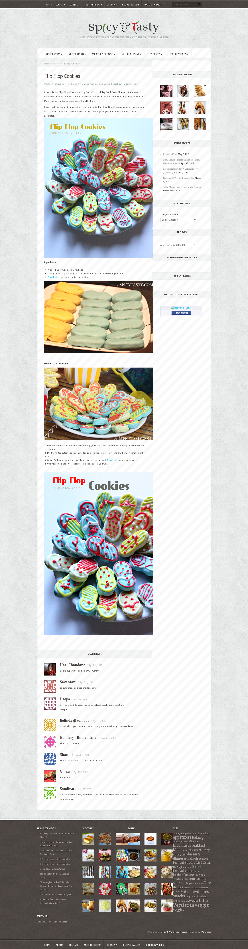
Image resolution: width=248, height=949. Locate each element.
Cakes (185, 850)
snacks (179, 896)
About (60, 4)
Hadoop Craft (60, 921)
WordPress (206, 931)
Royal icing (112, 460)
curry (177, 854)
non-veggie (197, 878)
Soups (189, 896)
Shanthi (66, 754)
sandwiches (196, 888)
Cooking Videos (153, 4)
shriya (58, 83)
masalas (177, 879)
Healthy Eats (178, 54)
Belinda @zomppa (75, 720)
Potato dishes (198, 883)
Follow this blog (181, 313)
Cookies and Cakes (100, 83)
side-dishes (198, 891)
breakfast (181, 845)
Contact (74, 4)
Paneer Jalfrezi (170, 154)
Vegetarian (77, 54)
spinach (183, 901)
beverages (178, 841)
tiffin (203, 900)
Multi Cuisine (131, 54)
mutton (185, 879)
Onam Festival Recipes (182, 883)
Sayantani (68, 682)
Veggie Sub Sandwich (60, 859)
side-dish (180, 892)
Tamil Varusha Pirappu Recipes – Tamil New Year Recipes (56, 886)
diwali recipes (199, 859)
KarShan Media (44, 921)
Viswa (65, 771)
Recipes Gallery (130, 4)
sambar (187, 887)
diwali (187, 858)
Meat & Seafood (103, 54)
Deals (184, 854)
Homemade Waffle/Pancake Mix (178, 177)
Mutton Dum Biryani (55, 868)
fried (199, 863)
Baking (56, 63)
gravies (185, 866)
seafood (204, 888)
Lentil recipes (196, 875)
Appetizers (53, 54)
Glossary (112, 4)
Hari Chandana (72, 664)
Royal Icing (53, 277)
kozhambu (180, 875)
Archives (164, 244)
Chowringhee (46, 882)
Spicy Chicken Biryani (60, 894)
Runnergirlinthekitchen (79, 737)
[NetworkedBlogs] (181, 307)
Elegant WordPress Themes (174, 931)
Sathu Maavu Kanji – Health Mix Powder (182, 186)
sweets (192, 900)
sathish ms (45, 850)
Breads (194, 841)
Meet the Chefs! (93, 4)
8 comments (130, 83)
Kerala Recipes (191, 871)
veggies (178, 909)
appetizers (182, 837)
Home (49, 4)
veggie (202, 904)
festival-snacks (184, 862)
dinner (178, 858)
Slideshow (116, 83)
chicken (193, 850)
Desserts (155, 54)
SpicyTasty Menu (169, 214)
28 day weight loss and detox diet (191, 833)
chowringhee (46, 841)
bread (187, 841)
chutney (204, 850)
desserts (194, 854)
